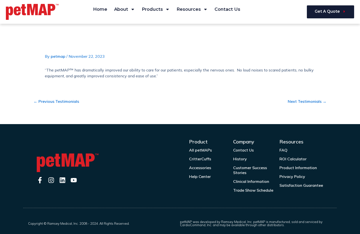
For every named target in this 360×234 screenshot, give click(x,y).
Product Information (298, 167)
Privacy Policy (292, 176)
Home (100, 9)
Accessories (200, 167)
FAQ (283, 150)
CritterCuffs (200, 158)
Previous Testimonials (56, 101)
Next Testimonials (307, 101)
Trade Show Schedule (253, 190)
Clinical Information (251, 181)
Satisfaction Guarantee (301, 185)
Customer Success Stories (250, 170)
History (240, 158)
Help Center (200, 176)
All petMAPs (200, 150)
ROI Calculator (293, 158)
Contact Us (227, 9)
